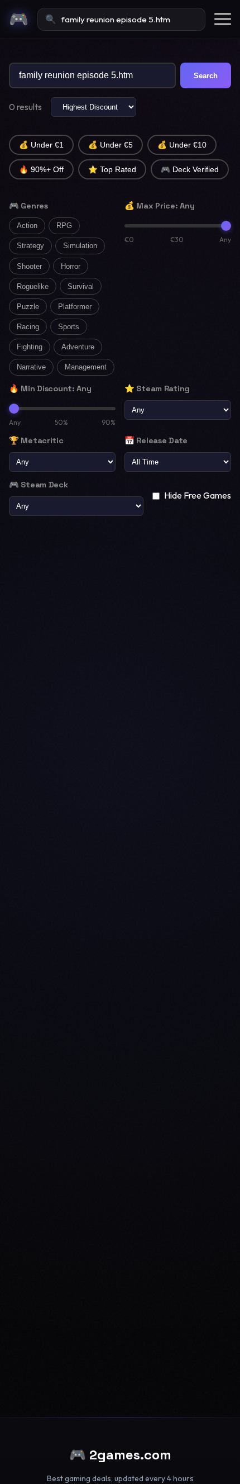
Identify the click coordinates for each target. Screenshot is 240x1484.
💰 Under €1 (41, 145)
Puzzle (28, 306)
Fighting (29, 347)
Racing (28, 327)
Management (86, 367)
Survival (81, 286)
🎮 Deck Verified (190, 169)
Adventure (77, 347)
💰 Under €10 (182, 145)
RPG (64, 225)
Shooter (29, 266)
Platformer (75, 306)
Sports (68, 327)
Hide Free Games (197, 495)
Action (27, 225)
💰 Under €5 (110, 145)
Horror (70, 266)
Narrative (31, 367)
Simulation (80, 245)
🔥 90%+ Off (41, 169)
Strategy (30, 245)
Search (206, 76)
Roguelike (33, 286)
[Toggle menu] (222, 19)
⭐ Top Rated (112, 169)
